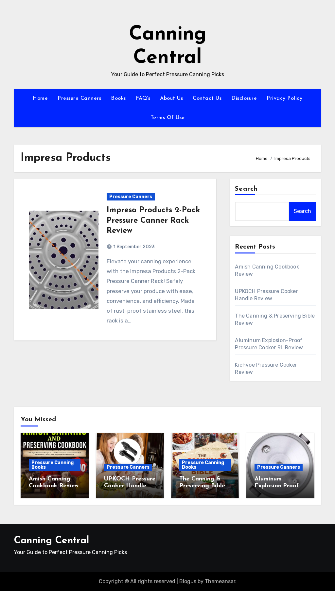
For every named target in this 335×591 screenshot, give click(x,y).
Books (118, 98)
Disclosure (244, 98)
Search (246, 189)
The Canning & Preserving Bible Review (202, 486)
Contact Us (207, 98)
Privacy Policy (284, 98)
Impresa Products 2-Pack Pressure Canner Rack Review (153, 220)
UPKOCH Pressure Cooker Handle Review (129, 486)
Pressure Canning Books (52, 465)
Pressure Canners (79, 98)
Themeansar (220, 581)
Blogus (187, 581)
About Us (171, 98)
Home (40, 98)
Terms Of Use (167, 117)
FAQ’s (143, 98)
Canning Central (51, 541)
